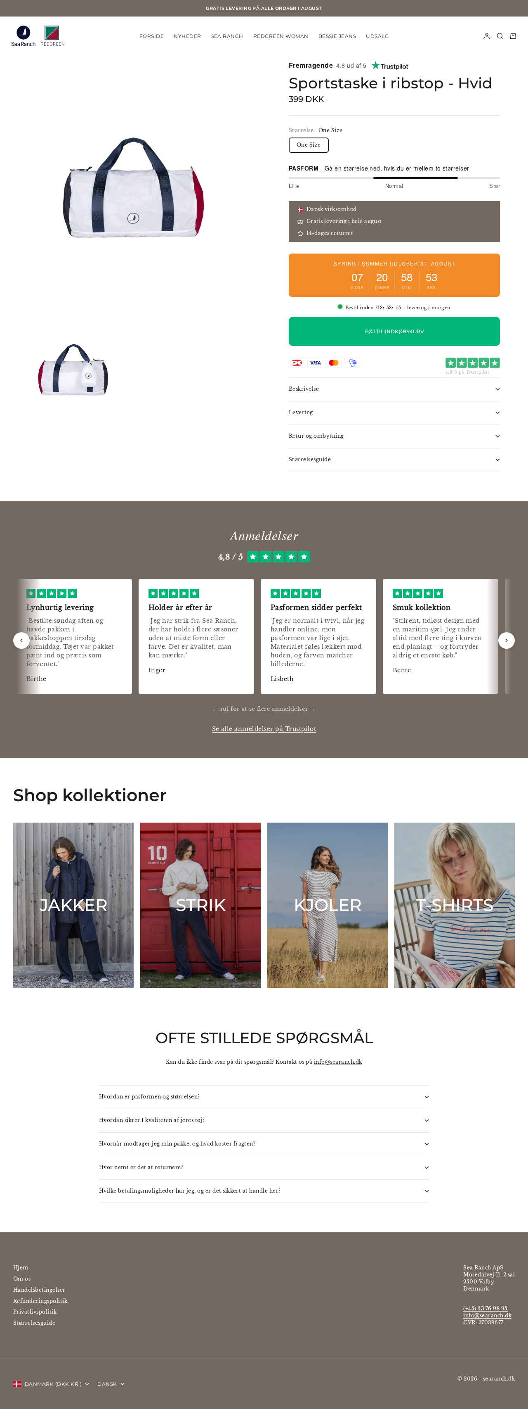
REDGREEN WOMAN (281, 36)
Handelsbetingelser (39, 1290)
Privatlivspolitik (35, 1312)
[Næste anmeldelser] (506, 640)
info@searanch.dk (338, 1062)
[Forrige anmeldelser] (21, 640)
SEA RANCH (227, 36)
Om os (22, 1279)
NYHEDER (187, 36)
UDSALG (377, 36)
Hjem (20, 1267)
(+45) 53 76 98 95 (485, 1308)
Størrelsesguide (34, 1323)
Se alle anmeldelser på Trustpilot (264, 729)
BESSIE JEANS (337, 36)
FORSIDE (151, 36)
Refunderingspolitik (40, 1301)
